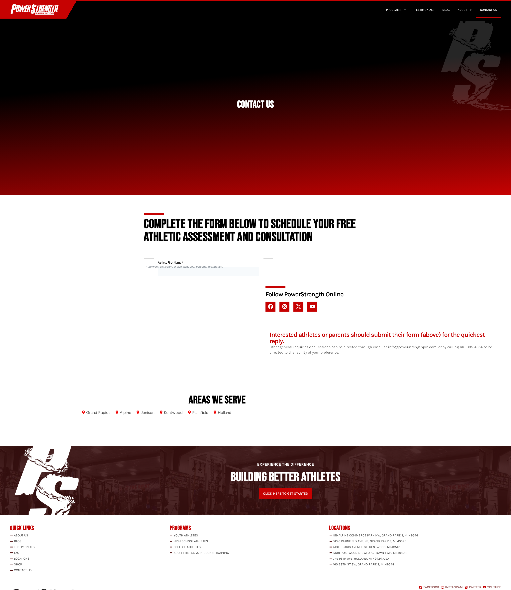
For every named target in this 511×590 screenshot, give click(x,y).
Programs (393, 10)
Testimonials (424, 10)
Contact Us (488, 10)
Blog (446, 10)
